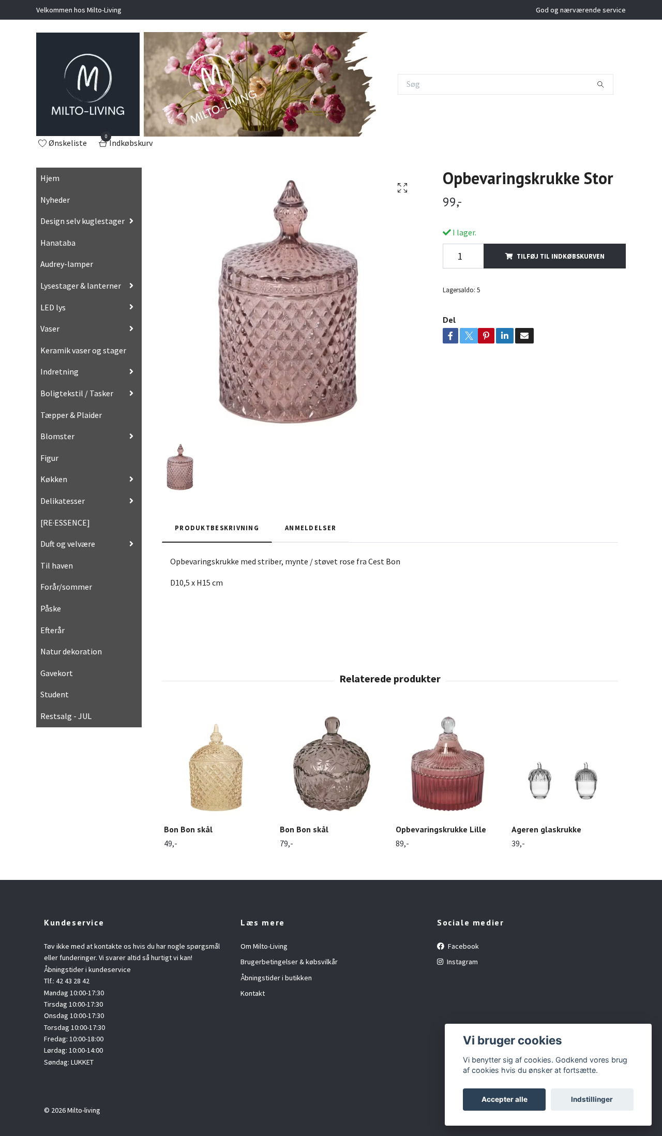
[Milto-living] (88, 84)
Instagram (461, 961)
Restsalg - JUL (66, 716)
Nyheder (55, 200)
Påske (50, 608)
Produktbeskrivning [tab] (217, 528)
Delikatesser (62, 501)
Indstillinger (592, 1099)
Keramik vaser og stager (83, 350)
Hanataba (58, 242)
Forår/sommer (66, 586)
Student (54, 694)
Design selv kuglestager (82, 221)
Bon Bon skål (188, 829)
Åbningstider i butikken (276, 977)
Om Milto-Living (264, 946)
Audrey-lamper (66, 264)
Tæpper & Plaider (71, 415)
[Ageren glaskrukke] (563, 764)
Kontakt (252, 993)
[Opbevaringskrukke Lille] (448, 764)
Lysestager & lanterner (80, 285)
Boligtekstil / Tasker (76, 393)
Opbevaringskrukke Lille (441, 829)
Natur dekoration (71, 651)
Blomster (57, 436)
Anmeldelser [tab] (310, 528)
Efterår (52, 630)
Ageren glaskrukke (546, 829)
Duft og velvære (67, 544)
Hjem (49, 178)
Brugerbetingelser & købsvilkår (289, 961)
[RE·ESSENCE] (65, 522)
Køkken (53, 479)
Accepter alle (505, 1099)
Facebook (462, 946)
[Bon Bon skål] (216, 764)
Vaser (49, 328)
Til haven (56, 565)
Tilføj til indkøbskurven (561, 256)
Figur (49, 458)
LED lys (53, 307)
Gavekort (56, 673)
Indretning (59, 371)
